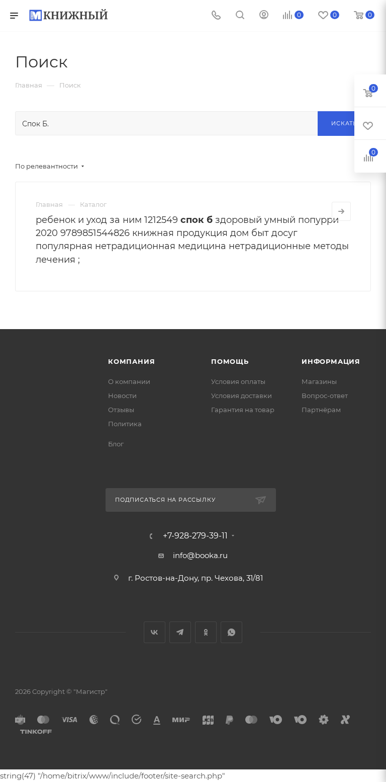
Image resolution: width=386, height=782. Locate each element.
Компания (131, 361)
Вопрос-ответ (325, 396)
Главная (49, 204)
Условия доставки (241, 396)
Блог (116, 444)
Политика (125, 424)
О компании (129, 381)
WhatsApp (231, 632)
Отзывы (121, 410)
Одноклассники (206, 632)
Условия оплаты (238, 381)
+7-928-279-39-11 (195, 536)
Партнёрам (321, 410)
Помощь (230, 361)
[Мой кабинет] (263, 16)
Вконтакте (154, 632)
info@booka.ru (200, 555)
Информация (331, 361)
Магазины (319, 381)
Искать (344, 123)
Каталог (93, 204)
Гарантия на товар (242, 410)
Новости (122, 396)
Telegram (180, 632)
